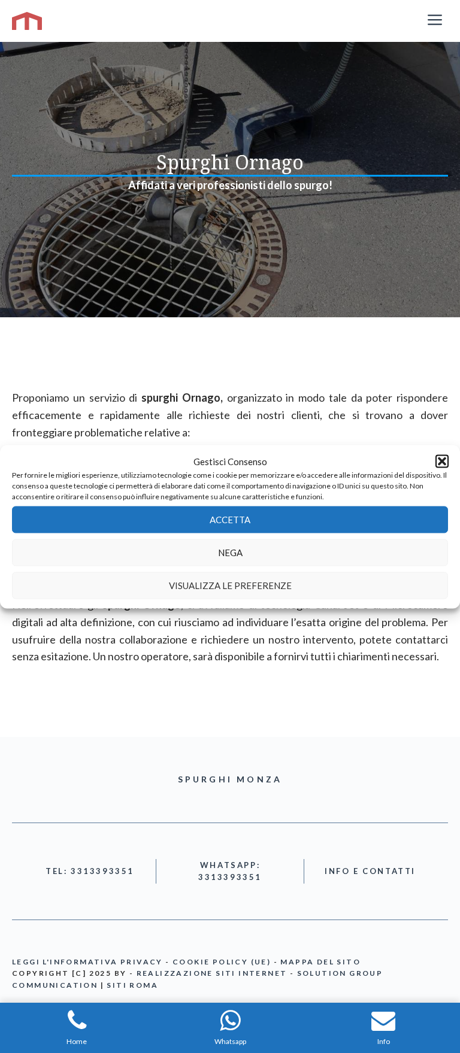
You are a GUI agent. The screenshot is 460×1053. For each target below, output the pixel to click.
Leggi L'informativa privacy (87, 961)
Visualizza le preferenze (230, 585)
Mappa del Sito (320, 961)
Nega (230, 552)
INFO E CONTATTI (370, 871)
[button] (442, 461)
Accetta (230, 519)
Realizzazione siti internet (212, 973)
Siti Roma (132, 985)
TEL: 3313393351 (90, 871)
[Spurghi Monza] (27, 21)
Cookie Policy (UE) (221, 961)
